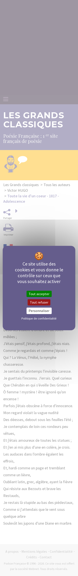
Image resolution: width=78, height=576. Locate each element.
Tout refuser (39, 302)
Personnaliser (39, 311)
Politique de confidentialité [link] (39, 318)
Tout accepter (39, 294)
